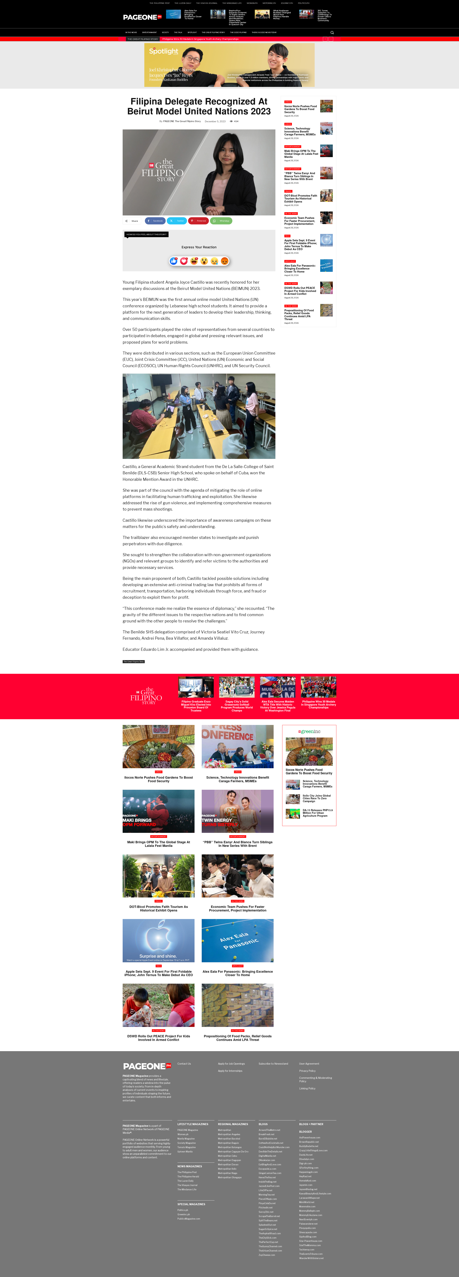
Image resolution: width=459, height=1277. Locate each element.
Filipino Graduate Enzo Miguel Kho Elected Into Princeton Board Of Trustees (196, 705)
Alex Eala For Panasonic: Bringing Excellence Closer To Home (193, 15)
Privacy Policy (307, 1070)
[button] (332, 32)
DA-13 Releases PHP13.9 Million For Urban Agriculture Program (318, 812)
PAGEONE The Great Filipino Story (182, 121)
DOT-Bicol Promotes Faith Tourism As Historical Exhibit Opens (300, 198)
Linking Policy (307, 1088)
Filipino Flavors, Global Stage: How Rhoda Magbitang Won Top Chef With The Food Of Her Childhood (217, 39)
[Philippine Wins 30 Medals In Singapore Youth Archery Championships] (318, 687)
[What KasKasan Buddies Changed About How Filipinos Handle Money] (262, 14)
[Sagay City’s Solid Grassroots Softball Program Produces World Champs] (237, 687)
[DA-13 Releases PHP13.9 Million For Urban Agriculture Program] (293, 814)
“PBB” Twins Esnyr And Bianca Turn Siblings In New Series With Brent (299, 176)
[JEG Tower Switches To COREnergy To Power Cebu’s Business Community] (306, 14)
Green (288, 102)
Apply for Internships (230, 1070)
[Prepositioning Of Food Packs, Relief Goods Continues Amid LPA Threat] (326, 310)
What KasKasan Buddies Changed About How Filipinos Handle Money (282, 15)
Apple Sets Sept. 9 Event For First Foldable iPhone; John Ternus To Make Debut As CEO (300, 244)
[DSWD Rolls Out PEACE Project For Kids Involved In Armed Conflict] (326, 288)
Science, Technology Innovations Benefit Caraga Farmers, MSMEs (300, 131)
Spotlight (290, 261)
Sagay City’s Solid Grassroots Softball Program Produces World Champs (237, 705)
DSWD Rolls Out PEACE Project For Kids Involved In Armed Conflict (300, 291)
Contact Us (184, 1063)
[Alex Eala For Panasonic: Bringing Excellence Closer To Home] (173, 14)
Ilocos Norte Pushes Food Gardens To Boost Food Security (300, 109)
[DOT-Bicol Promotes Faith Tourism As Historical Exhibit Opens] (326, 195)
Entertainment (293, 146)
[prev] (325, 39)
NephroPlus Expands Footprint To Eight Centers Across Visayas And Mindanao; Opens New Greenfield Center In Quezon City (238, 18)
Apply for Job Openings (231, 1063)
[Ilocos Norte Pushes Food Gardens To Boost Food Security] (326, 106)
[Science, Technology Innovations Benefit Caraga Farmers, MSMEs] (326, 128)
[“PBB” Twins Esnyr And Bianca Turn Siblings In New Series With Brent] (326, 173)
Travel (288, 191)
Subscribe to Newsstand (273, 1063)
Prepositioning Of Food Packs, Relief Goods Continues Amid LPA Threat (299, 314)
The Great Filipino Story (134, 661)
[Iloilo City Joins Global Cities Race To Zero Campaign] (293, 799)
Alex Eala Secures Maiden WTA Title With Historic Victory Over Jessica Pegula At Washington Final (277, 705)
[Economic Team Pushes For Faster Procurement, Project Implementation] (326, 217)
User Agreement (309, 1063)
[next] (331, 39)
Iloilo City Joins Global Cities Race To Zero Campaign (317, 798)
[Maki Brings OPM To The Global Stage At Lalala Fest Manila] (326, 151)
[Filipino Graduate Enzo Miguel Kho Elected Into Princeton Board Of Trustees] (196, 687)
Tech (287, 236)
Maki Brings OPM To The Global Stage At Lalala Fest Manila (301, 154)
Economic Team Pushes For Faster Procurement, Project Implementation (299, 221)
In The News (291, 213)
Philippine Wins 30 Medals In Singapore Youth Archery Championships (318, 704)
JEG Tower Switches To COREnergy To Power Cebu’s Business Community (325, 16)
